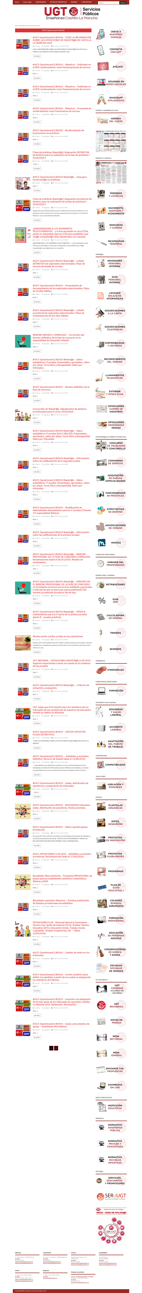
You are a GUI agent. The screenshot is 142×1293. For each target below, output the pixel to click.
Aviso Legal (27, 2)
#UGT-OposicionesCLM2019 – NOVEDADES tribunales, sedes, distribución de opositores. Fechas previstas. (62, 806)
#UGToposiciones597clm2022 (61, 46)
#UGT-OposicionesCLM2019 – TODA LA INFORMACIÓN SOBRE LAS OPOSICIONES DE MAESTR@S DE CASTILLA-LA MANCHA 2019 (62, 40)
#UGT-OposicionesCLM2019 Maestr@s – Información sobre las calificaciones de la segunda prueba (61, 459)
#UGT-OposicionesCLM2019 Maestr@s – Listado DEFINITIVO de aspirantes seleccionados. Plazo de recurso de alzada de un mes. (59, 263)
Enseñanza (37, 46)
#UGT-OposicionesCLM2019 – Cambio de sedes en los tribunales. (61, 954)
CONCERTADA (86, 2)
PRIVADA (74, 2)
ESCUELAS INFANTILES (58, 2)
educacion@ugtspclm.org (50, 1278)
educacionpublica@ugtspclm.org (24, 1262)
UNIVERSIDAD (41, 2)
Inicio (17, 2)
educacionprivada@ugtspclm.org (24, 1263)
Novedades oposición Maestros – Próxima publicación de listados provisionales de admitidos (61, 902)
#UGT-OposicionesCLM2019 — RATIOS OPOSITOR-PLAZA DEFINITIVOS (59, 733)
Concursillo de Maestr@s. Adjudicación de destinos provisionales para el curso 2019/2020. (59, 410)
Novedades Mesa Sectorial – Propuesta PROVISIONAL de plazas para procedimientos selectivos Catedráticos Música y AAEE (62, 878)
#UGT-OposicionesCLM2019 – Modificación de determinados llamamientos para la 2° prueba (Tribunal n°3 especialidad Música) (62, 510)
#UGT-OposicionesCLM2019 (60, 70)
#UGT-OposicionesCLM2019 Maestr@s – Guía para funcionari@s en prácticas (60, 178)
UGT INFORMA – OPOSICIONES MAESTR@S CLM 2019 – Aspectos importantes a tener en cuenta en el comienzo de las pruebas (62, 663)
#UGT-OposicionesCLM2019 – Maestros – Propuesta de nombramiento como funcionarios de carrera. (62, 110)
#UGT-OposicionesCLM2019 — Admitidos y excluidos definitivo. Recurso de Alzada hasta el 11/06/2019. (61, 757)
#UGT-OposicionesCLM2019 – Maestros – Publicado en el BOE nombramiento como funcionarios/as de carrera (62, 66)
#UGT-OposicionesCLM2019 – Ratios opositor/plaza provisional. (60, 828)
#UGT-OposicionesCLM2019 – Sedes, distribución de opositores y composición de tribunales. (60, 784)
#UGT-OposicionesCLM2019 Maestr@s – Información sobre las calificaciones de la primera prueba (61, 533)
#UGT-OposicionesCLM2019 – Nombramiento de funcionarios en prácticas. (58, 132)
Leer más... (37, 56)
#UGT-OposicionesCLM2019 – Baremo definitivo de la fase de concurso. (61, 388)
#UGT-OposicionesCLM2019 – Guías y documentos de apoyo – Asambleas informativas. (61, 1025)
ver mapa (17, 1259)
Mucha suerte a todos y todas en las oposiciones (58, 636)
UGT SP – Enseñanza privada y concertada (82, 1276)
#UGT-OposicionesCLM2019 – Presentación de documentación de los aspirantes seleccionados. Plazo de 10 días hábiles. (61, 288)
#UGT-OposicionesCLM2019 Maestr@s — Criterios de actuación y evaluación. (61, 686)
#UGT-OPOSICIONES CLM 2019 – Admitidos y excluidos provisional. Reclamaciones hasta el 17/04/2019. (62, 855)
